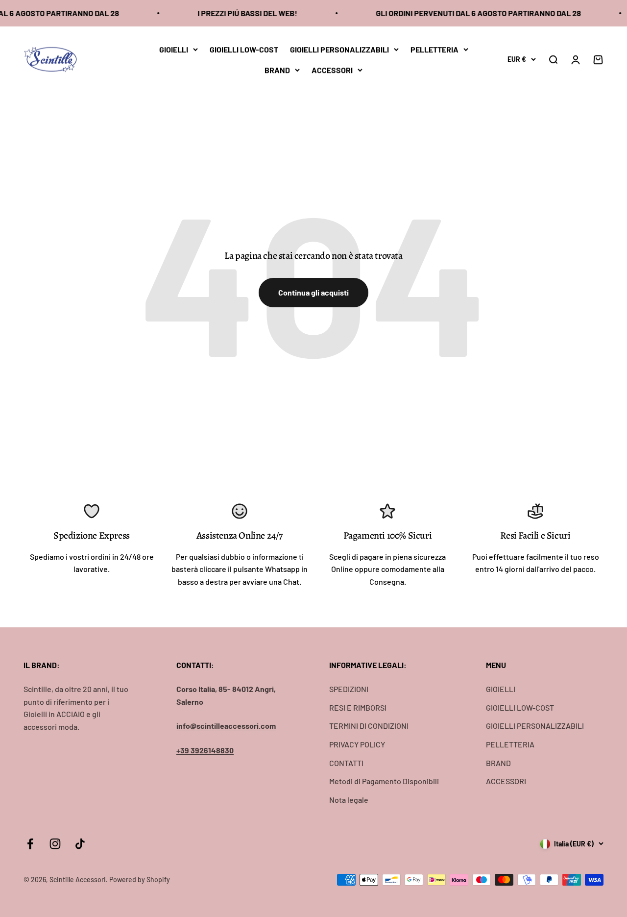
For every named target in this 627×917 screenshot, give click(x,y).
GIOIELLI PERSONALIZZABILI (339, 49)
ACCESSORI (332, 69)
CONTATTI (346, 763)
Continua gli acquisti (313, 292)
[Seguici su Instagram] (55, 843)
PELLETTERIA (434, 49)
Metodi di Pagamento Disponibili (384, 781)
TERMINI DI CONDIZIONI (369, 725)
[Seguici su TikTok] (80, 843)
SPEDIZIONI (348, 689)
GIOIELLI (173, 49)
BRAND (277, 69)
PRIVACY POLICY (357, 744)
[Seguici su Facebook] (30, 843)
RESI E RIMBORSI (357, 707)
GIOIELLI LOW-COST (244, 49)
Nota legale (348, 799)
